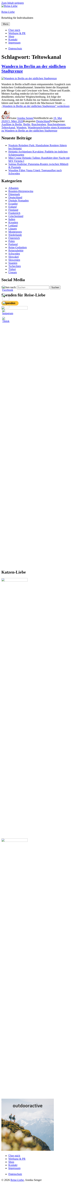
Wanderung (34, 127)
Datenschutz (15, 1174)
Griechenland (15, 216)
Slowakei (13, 256)
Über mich (14, 30)
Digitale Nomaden (18, 200)
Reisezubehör (15, 250)
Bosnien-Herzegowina (20, 191)
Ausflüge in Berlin (11, 124)
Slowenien (14, 259)
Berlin (26, 124)
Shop (11, 36)
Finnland (13, 209)
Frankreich (14, 213)
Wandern (21, 127)
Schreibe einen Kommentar (36, 129)
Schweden (14, 253)
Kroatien (13, 222)
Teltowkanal (8, 127)
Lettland (12, 225)
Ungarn (12, 272)
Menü (5, 24)
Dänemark (14, 194)
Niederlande (15, 234)
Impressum (14, 42)
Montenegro (15, 231)
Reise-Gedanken (17, 247)
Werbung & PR (17, 33)
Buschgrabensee (56, 124)
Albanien (13, 188)
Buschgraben (38, 124)
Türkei (12, 269)
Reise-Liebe (8, 11)
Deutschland (43, 121)
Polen (11, 241)
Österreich (14, 238)
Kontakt (12, 39)
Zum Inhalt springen (12, 2)
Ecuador (13, 203)
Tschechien (14, 266)
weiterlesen (35, 106)
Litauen (12, 228)
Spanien (12, 263)
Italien (11, 219)
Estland (12, 206)
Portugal (13, 244)
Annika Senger (25, 118)
